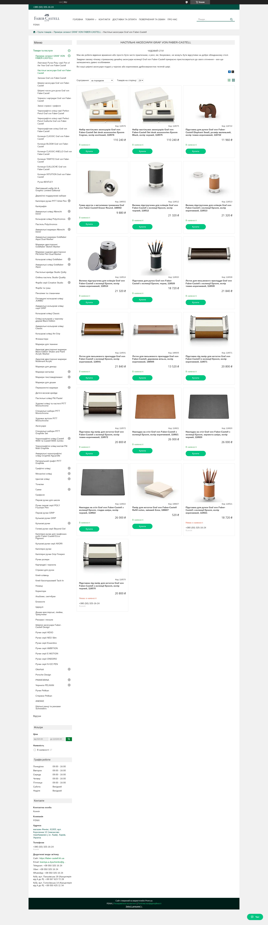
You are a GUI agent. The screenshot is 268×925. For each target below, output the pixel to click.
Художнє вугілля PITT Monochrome (46, 419)
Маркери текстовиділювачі (49, 377)
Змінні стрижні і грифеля (49, 106)
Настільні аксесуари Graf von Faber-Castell (54, 71)
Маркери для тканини (47, 344)
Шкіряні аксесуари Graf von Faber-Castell (53, 84)
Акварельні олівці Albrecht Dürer (49, 212)
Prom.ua (148, 901)
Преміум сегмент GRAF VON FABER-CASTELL (77, 32)
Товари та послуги (43, 50)
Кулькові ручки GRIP (46, 518)
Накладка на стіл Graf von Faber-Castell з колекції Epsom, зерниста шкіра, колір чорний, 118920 (208, 434)
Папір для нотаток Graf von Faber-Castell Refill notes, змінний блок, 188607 (154, 508)
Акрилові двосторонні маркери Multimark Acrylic (51, 360)
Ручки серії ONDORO (46, 659)
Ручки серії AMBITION (47, 648)
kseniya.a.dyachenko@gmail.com (53, 862)
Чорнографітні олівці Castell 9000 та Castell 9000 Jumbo (50, 439)
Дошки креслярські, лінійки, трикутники (49, 613)
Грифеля (40, 495)
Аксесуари (41, 426)
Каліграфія (41, 206)
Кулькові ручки (43, 523)
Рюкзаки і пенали (44, 619)
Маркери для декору (46, 366)
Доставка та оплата (124, 19)
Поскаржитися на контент (125, 903)
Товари (89, 19)
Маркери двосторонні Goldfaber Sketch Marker (48, 245)
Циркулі (39, 607)
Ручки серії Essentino (46, 643)
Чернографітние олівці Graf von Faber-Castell (52, 130)
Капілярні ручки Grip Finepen (50, 554)
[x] (233, 72)
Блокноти (40, 601)
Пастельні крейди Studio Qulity (51, 272)
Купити (89, 151)
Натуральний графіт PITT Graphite (48, 462)
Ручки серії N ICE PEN (47, 664)
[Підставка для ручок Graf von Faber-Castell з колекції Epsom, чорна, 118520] (155, 256)
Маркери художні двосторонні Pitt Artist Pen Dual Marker (51, 253)
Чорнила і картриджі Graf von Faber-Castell (54, 99)
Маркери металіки (45, 372)
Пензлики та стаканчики (48, 293)
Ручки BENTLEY (45, 182)
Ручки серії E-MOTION (47, 653)
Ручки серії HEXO (44, 632)
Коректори (41, 591)
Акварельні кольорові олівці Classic (49, 327)
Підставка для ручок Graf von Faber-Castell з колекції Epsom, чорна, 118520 (153, 282)
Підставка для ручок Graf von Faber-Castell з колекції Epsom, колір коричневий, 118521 (205, 510)
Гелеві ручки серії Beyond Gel (50, 528)
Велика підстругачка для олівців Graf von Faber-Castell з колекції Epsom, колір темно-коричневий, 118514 (102, 283)
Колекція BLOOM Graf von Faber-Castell (53, 145)
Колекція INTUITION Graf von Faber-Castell (54, 175)
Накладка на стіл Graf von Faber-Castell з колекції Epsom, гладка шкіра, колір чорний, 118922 (101, 510)
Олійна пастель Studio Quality (51, 277)
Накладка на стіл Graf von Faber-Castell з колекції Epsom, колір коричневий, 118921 (155, 433)
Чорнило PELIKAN (45, 685)
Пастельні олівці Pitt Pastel (49, 398)
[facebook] (229, 72)
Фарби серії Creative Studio (49, 282)
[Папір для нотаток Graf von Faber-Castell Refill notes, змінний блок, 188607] (155, 482)
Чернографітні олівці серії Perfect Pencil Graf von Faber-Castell (53, 112)
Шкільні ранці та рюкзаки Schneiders (48, 707)
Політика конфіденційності (149, 903)
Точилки (40, 484)
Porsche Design (43, 674)
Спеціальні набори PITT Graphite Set (48, 432)
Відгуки (37, 716)
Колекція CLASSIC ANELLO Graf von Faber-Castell (55, 152)
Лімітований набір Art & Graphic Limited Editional (48, 189)
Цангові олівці (42, 479)
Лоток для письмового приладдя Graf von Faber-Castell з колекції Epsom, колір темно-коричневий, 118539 (209, 283)
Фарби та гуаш (43, 288)
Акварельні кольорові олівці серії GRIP (49, 307)
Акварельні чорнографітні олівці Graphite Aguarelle (49, 454)
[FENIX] (46, 17)
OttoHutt (40, 669)
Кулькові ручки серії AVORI (49, 543)
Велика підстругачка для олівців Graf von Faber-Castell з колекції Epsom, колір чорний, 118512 (155, 208)
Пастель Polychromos (46, 224)
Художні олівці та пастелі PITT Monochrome (51, 404)
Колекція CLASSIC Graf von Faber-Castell (54, 137)
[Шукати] (231, 19)
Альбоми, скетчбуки (46, 596)
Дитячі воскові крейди (46, 393)
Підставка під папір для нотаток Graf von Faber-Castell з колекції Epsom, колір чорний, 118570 (101, 586)
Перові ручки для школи (48, 500)
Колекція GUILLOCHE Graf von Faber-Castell (52, 168)
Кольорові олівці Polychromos (50, 219)
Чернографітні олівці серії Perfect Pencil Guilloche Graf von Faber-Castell (53, 121)
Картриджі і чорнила (46, 564)
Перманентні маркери (47, 387)
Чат (257, 917)
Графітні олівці (43, 468)
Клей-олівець (42, 575)
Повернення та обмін (152, 19)
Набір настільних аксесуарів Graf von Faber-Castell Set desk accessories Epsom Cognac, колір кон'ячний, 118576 (101, 132)
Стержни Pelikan (44, 696)
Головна (78, 19)
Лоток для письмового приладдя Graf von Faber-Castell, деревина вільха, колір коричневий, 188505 (155, 359)
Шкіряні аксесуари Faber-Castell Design (48, 626)
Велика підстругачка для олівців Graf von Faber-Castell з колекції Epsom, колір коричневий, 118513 (208, 208)
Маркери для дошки (46, 382)
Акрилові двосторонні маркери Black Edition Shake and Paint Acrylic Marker (51, 351)
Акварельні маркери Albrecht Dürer (50, 230)
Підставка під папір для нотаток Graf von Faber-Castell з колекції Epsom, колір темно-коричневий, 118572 (101, 434)
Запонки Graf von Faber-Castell (52, 78)
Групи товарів (44, 32)
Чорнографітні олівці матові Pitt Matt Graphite (51, 447)
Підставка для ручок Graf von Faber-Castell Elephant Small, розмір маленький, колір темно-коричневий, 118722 (208, 132)
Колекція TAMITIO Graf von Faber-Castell (53, 160)
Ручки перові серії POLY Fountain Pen (48, 506)
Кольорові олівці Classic (48, 313)
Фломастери (42, 339)
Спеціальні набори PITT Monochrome (48, 412)
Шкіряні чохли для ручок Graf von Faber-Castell (53, 91)
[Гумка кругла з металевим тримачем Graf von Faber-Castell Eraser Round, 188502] (102, 180)
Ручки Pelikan (42, 690)
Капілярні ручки (43, 549)
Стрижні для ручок (45, 570)
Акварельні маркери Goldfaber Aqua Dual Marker (51, 238)
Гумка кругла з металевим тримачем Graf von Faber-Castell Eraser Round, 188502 (101, 206)
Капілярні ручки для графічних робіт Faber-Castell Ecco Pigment (51, 536)
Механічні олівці (44, 473)
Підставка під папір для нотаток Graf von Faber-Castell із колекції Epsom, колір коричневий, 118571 (208, 359)
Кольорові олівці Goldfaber (49, 259)
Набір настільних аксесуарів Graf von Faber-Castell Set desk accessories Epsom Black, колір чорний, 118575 (154, 132)
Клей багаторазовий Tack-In (50, 580)
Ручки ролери (42, 559)
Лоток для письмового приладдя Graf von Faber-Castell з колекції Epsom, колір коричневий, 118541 (102, 359)
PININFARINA (42, 680)
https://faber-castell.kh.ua (51, 858)
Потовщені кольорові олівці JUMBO (49, 299)
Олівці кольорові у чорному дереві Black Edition (49, 319)
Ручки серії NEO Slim (46, 637)
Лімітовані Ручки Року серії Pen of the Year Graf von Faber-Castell (54, 64)
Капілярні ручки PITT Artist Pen (51, 201)
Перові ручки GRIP (45, 513)
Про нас (172, 19)
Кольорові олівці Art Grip (48, 333)
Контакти (104, 19)
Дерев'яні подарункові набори (51, 195)
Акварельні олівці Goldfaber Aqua (49, 265)
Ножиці (39, 586)
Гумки (38, 489)
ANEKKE (40, 701)
